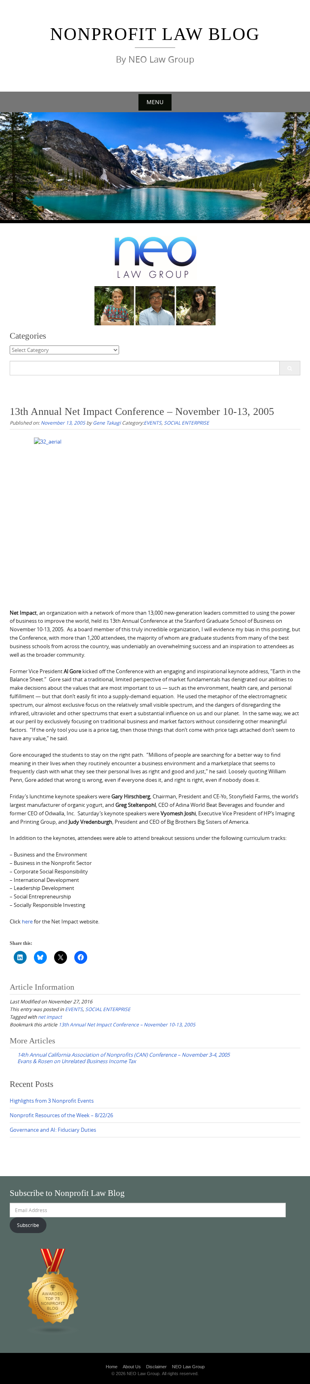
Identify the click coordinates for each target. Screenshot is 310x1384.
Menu (155, 102)
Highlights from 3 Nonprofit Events (52, 1100)
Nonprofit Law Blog (155, 34)
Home (111, 1366)
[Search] (289, 368)
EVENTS (152, 422)
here (27, 921)
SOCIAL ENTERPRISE (186, 422)
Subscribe (28, 1225)
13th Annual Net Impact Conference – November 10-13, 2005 (127, 1024)
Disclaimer (156, 1366)
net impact (50, 1016)
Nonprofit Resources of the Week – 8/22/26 (61, 1115)
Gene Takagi (107, 422)
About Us (132, 1366)
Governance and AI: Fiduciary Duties (53, 1129)
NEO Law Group (188, 1366)
